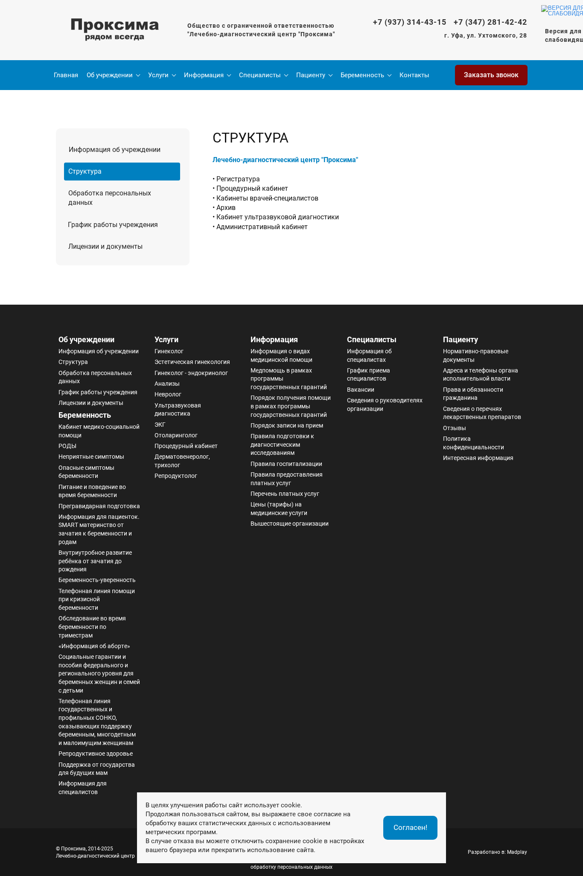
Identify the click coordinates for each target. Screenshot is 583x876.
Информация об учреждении (98, 351)
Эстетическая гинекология (192, 361)
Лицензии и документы (90, 402)
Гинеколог (169, 351)
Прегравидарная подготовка (99, 506)
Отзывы (454, 428)
